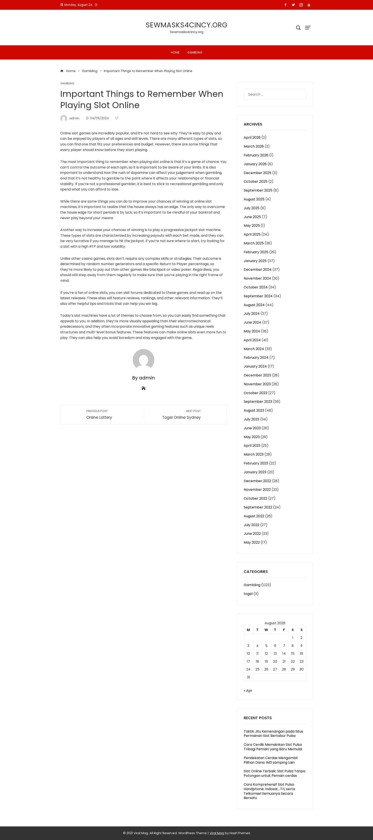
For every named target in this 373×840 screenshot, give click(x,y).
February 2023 (256, 463)
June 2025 (252, 216)
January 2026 (255, 164)
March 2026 (254, 146)
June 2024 (252, 322)
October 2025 (255, 181)
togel (248, 593)
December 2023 (257, 375)
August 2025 (254, 199)
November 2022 (257, 489)
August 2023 (254, 410)
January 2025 (255, 260)
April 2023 (252, 445)
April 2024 (252, 340)
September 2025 (258, 190)
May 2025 (252, 225)
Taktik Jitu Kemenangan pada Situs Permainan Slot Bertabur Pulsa (273, 733)
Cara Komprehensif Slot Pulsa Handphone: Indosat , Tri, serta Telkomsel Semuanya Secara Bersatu (269, 791)
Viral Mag (217, 833)
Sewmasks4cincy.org (187, 25)
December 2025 (257, 172)
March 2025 (254, 243)
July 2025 (251, 208)
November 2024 (257, 278)
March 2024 (254, 348)
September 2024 (258, 296)
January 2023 (255, 472)
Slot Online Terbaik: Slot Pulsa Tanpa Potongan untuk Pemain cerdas (274, 773)
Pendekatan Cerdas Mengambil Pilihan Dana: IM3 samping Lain (270, 760)
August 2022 (254, 516)
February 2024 (256, 357)
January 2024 (255, 366)
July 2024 (252, 313)
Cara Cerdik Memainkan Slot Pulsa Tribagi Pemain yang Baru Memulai (273, 747)
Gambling (194, 52)
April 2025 (252, 234)
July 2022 (251, 524)
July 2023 (251, 419)
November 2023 (257, 384)
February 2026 (256, 155)
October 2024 (256, 287)
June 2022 (252, 533)
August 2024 (254, 304)
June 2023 (252, 428)
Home (175, 52)
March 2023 (254, 454)
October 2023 (255, 392)
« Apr (248, 690)
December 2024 (258, 269)
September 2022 (258, 507)
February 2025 (256, 252)
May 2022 (252, 542)
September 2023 (258, 401)
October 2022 (255, 498)
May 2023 (252, 436)
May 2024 (252, 331)
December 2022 (257, 480)
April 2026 (252, 137)
